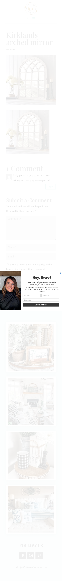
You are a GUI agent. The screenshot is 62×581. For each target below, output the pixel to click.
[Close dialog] (60, 273)
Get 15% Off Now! (41, 305)
